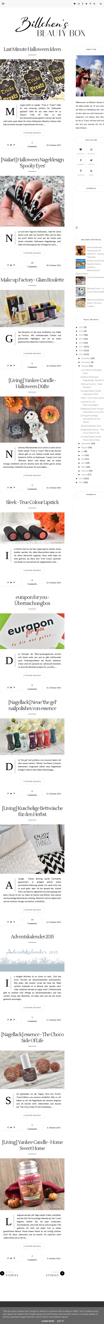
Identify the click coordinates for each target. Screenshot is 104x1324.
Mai (83, 459)
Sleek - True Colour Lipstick (32, 502)
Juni (83, 455)
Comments (32, 144)
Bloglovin (80, 153)
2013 (81, 482)
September (86, 443)
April (83, 463)
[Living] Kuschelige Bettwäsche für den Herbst (32, 811)
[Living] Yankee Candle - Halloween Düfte (32, 384)
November (86, 362)
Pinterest (80, 175)
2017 (81, 346)
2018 (81, 342)
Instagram (91, 153)
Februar (84, 471)
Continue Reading (32, 133)
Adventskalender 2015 (32, 937)
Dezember (85, 358)
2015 (81, 354)
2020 (81, 335)
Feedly (91, 175)
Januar (84, 474)
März (83, 467)
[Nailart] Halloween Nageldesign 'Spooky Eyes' (32, 163)
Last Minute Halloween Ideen (32, 49)
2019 (81, 339)
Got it (60, 1321)
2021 (81, 331)
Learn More (47, 1321)
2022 (81, 327)
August (84, 447)
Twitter (91, 164)
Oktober (85, 366)
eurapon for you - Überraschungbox (32, 600)
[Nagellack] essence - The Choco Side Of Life (32, 1038)
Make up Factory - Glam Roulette (32, 280)
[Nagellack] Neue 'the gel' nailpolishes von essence (32, 705)
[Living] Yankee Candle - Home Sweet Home (32, 1145)
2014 (81, 478)
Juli (82, 451)
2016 (81, 350)
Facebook (80, 164)
